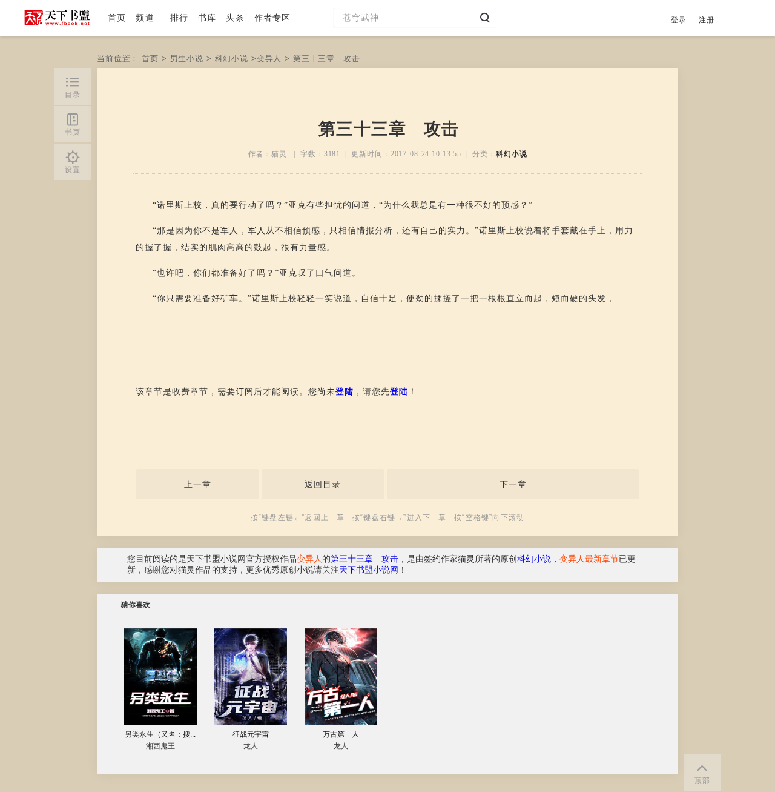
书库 (207, 17)
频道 (145, 17)
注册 (706, 20)
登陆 (344, 391)
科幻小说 (231, 58)
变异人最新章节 (589, 559)
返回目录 (323, 484)
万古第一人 (341, 734)
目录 (73, 94)
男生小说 (186, 58)
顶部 (702, 780)
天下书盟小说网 (368, 569)
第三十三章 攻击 (364, 559)
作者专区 (272, 17)
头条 (235, 17)
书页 (73, 132)
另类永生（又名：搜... (160, 734)
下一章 (513, 484)
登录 (679, 20)
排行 (179, 17)
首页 (117, 17)
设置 (73, 169)
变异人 (269, 58)
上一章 (197, 484)
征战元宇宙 (250, 734)
